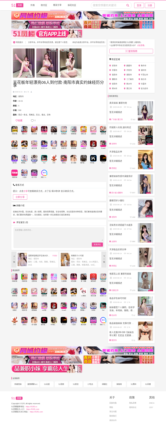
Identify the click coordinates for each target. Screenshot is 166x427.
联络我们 (113, 416)
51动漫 (47, 384)
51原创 (75, 384)
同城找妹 (18, 384)
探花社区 (72, 5)
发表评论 (97, 244)
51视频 (61, 384)
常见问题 (113, 412)
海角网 (119, 384)
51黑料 (133, 384)
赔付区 (44, 5)
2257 (151, 407)
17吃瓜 (90, 384)
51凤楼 (148, 384)
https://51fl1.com (32, 409)
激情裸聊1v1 (32, 384)
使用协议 (132, 407)
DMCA (151, 403)
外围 (32, 5)
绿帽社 (104, 384)
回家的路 (113, 403)
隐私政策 (132, 403)
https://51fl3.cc (31, 407)
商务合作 (113, 420)
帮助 (111, 407)
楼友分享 (57, 5)
